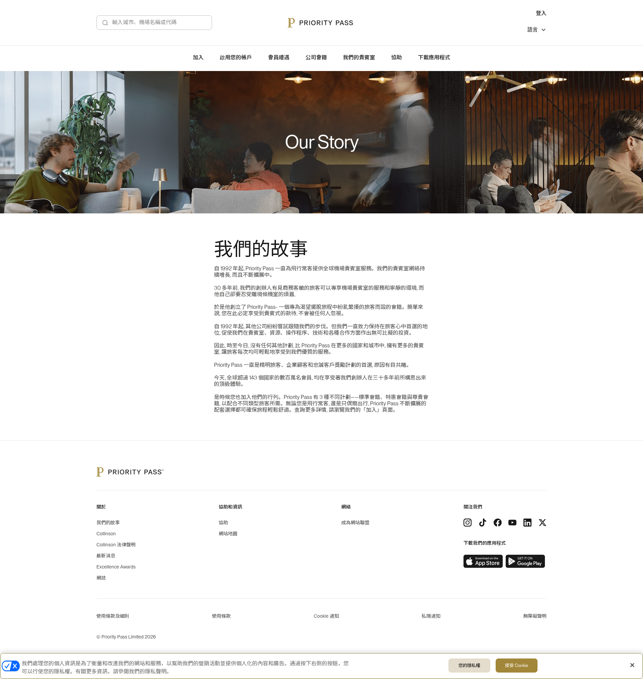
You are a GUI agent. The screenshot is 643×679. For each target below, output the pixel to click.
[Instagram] (467, 523)
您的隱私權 (469, 665)
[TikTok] (483, 523)
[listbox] (537, 31)
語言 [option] (532, 29)
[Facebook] (498, 523)
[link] (483, 561)
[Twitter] (543, 523)
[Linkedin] (527, 523)
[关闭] (632, 665)
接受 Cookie (516, 665)
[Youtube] (512, 523)
